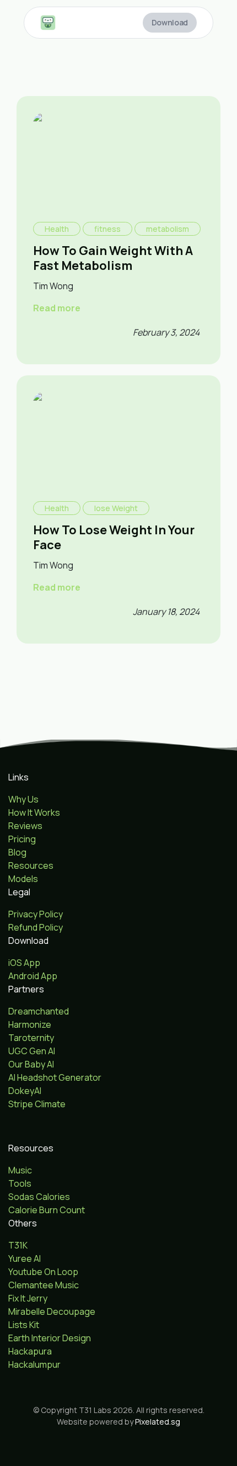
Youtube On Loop (43, 1272)
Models (23, 879)
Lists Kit (23, 1325)
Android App (32, 976)
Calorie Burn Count (46, 1210)
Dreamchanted (38, 1011)
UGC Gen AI (31, 1051)
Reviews (25, 826)
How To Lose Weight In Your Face (114, 537)
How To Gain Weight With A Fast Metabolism (113, 257)
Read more (56, 308)
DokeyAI (24, 1091)
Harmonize (29, 1024)
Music (20, 1170)
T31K (18, 1245)
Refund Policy (35, 927)
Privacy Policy (35, 914)
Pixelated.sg (157, 1421)
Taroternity (31, 1038)
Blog (17, 852)
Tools (19, 1183)
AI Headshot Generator (54, 1077)
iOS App (24, 963)
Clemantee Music (43, 1285)
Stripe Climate (37, 1104)
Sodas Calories (39, 1197)
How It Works (34, 812)
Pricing (22, 839)
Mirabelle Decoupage (51, 1311)
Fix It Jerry (27, 1298)
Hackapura (30, 1351)
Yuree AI (24, 1258)
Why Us (23, 799)
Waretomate (34, 1117)
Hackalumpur (34, 1364)
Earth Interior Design (49, 1338)
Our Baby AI (31, 1064)
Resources (30, 865)
